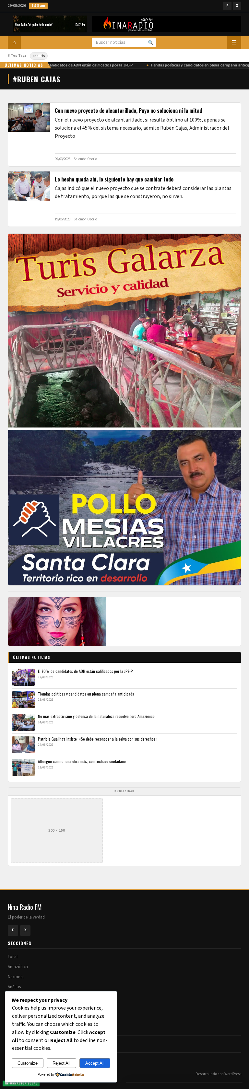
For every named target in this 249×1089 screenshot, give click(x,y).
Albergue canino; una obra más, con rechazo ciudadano (82, 761)
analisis (39, 55)
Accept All (94, 1063)
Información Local (21, 1083)
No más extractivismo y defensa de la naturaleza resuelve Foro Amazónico (96, 716)
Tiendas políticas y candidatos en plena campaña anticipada (86, 694)
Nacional (16, 977)
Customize (28, 1063)
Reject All (61, 1063)
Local (13, 957)
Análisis (14, 987)
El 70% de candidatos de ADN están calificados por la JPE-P (77, 65)
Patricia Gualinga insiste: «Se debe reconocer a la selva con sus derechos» (97, 739)
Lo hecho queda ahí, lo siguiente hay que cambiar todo (114, 179)
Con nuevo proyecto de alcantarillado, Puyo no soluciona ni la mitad (128, 110)
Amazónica (18, 967)
